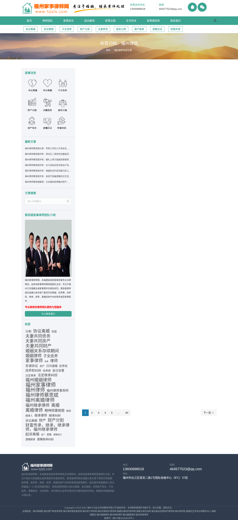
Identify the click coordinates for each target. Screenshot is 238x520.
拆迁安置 (58, 370)
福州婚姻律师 (38, 380)
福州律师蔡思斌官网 (72, 511)
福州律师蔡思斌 (41, 395)
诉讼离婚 (30, 29)
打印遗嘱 (51, 365)
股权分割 (121, 29)
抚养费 (47, 370)
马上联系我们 (48, 313)
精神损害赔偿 (54, 410)
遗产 (43, 435)
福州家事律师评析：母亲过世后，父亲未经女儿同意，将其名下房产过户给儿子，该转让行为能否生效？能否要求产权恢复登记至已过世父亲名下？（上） (149, 167)
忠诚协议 (31, 366)
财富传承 (175, 29)
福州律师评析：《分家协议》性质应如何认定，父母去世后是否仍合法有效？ (138, 200)
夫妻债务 (103, 29)
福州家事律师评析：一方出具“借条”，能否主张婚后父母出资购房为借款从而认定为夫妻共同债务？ (148, 75)
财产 (42, 420)
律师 (54, 361)
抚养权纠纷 (33, 370)
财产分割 (85, 29)
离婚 (55, 405)
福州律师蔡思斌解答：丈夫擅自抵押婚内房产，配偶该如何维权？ (48, 182)
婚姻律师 (33, 356)
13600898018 (137, 8)
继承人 (29, 415)
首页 (108, 50)
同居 (54, 331)
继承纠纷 (55, 415)
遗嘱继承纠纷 (45, 439)
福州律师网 (180, 511)
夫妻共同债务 (38, 336)
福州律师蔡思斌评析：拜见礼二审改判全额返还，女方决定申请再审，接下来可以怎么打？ (48, 154)
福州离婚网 (38, 511)
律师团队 (129, 154)
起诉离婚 (32, 434)
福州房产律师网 (89, 511)
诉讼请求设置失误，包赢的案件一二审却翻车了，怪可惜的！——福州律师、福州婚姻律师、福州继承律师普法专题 (147, 336)
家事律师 (34, 361)
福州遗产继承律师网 (53, 511)
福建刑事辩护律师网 (126, 511)
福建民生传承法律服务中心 (198, 511)
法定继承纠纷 (47, 375)
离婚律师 (34, 410)
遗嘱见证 (157, 29)
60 (126, 412)
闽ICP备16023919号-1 (123, 518)
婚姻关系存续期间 (42, 351)
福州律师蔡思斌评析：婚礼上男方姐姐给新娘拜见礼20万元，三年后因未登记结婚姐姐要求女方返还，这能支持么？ (48, 159)
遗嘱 (49, 434)
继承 (68, 411)
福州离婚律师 (40, 400)
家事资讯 (120, 154)
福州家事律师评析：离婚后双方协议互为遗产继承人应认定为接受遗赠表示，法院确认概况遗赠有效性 (149, 265)
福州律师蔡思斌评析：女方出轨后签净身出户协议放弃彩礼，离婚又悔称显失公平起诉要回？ (48, 165)
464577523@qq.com (170, 8)
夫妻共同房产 (38, 341)
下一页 (207, 412)
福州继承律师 (37, 405)
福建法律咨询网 (143, 511)
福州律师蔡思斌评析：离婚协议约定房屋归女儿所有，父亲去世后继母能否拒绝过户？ (48, 171)
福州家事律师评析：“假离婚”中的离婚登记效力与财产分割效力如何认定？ (137, 108)
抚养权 (63, 365)
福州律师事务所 (58, 390)
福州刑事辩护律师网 (107, 511)
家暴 (46, 361)
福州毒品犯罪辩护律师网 (162, 511)
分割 (28, 331)
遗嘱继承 (30, 439)
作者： (136, 98)
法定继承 (30, 375)
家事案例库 (120, 98)
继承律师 (40, 415)
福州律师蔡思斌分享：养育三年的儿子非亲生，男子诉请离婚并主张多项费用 (48, 148)
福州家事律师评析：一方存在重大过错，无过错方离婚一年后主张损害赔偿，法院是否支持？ (147, 372)
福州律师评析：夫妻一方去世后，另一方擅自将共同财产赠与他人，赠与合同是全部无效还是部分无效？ (149, 301)
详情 (88, 94)
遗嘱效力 (57, 434)
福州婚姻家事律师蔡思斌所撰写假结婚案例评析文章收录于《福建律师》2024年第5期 (145, 140)
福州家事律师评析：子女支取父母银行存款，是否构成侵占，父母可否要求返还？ (142, 231)
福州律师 (35, 390)
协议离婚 (48, 29)
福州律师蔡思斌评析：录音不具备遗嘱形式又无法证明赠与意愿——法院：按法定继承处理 (48, 176)
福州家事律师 (40, 385)
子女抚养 (67, 29)
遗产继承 (139, 29)
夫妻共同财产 (38, 346)
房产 (42, 366)
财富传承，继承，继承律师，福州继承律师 (47, 427)
